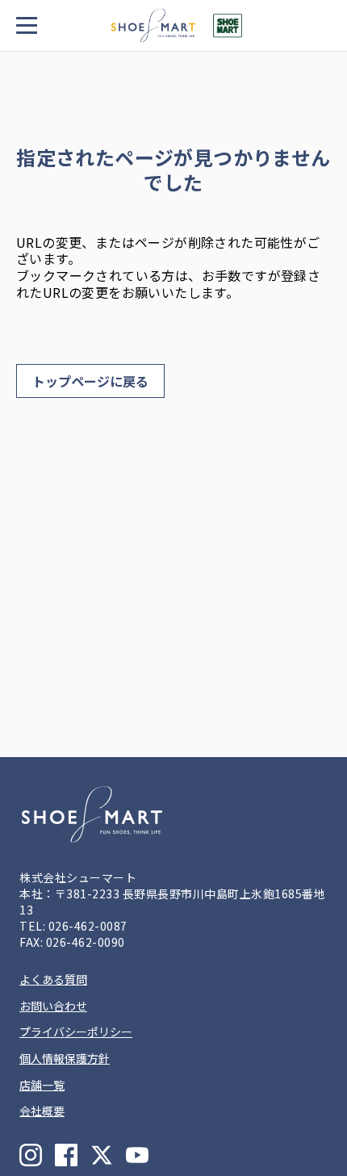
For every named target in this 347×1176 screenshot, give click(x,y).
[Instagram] (30, 1155)
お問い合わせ (53, 1006)
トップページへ (90, 381)
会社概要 (42, 1111)
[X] (101, 1155)
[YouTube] (137, 1155)
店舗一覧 (42, 1085)
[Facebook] (66, 1155)
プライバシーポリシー (75, 1031)
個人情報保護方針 (64, 1058)
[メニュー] (28, 25)
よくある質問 (53, 979)
